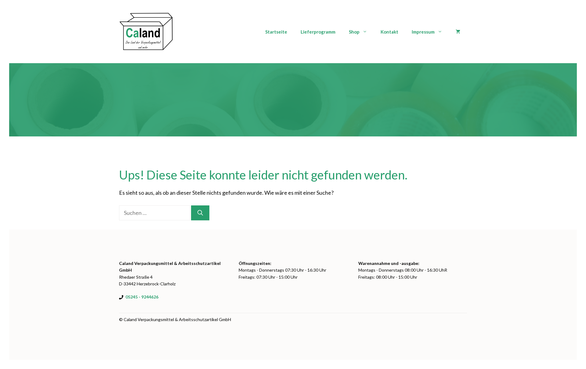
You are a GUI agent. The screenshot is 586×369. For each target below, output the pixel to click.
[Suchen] (200, 212)
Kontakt (389, 31)
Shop (354, 31)
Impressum (423, 31)
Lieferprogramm (318, 31)
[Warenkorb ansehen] (458, 31)
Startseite (276, 31)
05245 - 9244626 (141, 296)
